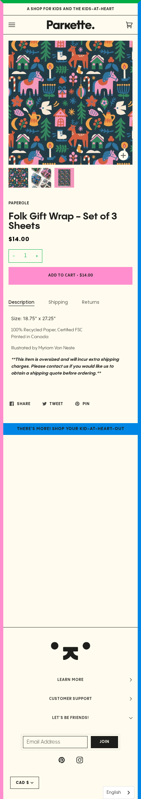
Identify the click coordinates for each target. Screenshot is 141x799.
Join (105, 742)
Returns (90, 302)
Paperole (19, 203)
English (114, 792)
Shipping (58, 302)
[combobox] (118, 792)
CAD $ (22, 782)
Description (21, 302)
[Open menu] (18, 24)
